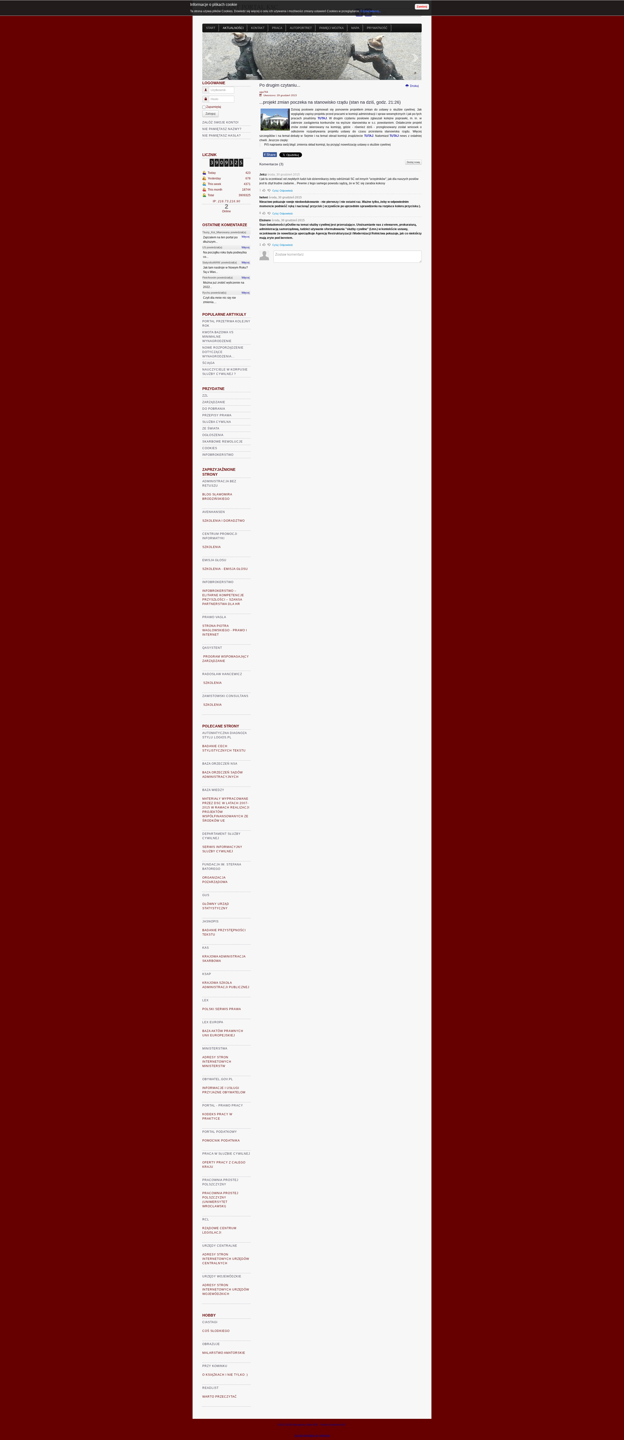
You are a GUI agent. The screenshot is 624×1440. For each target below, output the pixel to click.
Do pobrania (213, 408)
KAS (205, 947)
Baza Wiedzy (213, 790)
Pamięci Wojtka (331, 28)
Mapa (355, 28)
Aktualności (233, 28)
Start (210, 28)
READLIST (210, 1388)
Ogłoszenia (213, 435)
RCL (205, 1219)
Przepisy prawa (217, 415)
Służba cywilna (216, 422)
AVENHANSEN (213, 512)
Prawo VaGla (214, 617)
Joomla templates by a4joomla (312, 1435)
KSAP (206, 974)
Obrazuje (211, 1344)
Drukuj (414, 86)
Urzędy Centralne (219, 1245)
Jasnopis (210, 921)
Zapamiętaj (213, 107)
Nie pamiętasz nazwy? (222, 129)
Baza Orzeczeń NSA (219, 763)
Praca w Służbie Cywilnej (226, 1153)
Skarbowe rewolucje (222, 441)
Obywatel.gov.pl (217, 1079)
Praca (277, 28)
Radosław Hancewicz (222, 674)
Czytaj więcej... (371, 11)
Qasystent (212, 648)
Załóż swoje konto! (220, 122)
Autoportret (301, 28)
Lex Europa (212, 1022)
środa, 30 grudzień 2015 (283, 174)
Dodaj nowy (413, 162)
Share (270, 155)
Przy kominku (214, 1366)
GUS (205, 895)
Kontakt (257, 28)
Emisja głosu (214, 560)
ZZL (205, 395)
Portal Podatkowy (219, 1131)
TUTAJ (322, 118)
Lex (205, 1000)
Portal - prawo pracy (222, 1105)
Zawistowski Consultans (225, 696)
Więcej (245, 236)
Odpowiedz (286, 190)
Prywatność (377, 28)
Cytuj (275, 190)
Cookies (209, 448)
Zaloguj (210, 113)
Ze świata (210, 428)
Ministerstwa (214, 1048)
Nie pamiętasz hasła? (221, 135)
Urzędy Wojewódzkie (221, 1276)
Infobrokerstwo (218, 454)
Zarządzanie (213, 402)
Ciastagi (209, 1322)
